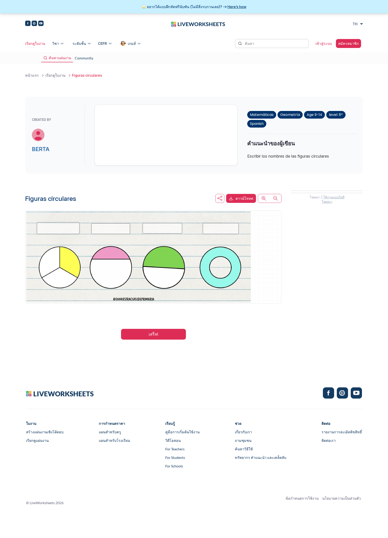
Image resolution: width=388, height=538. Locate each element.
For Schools (174, 466)
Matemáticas (261, 114)
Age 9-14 (314, 114)
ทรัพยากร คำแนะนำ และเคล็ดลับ (260, 457)
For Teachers (175, 449)
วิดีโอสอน (173, 440)
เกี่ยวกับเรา (243, 432)
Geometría (290, 114)
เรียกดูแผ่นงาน (37, 440)
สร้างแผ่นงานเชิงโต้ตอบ (45, 432)
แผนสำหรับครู (110, 432)
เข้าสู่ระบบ (323, 43)
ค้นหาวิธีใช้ (244, 449)
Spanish (257, 123)
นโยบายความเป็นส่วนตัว (341, 498)
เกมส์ (132, 43)
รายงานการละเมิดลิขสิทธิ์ (342, 432)
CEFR (102, 43)
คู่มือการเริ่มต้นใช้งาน (182, 432)
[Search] (240, 43)
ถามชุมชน (243, 440)
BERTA (40, 149)
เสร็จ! (153, 334)
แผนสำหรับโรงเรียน (114, 440)
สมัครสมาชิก (348, 43)
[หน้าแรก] (198, 24)
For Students (175, 457)
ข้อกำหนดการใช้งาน (302, 498)
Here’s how (236, 6)
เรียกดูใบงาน (35, 43)
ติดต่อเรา (329, 440)
